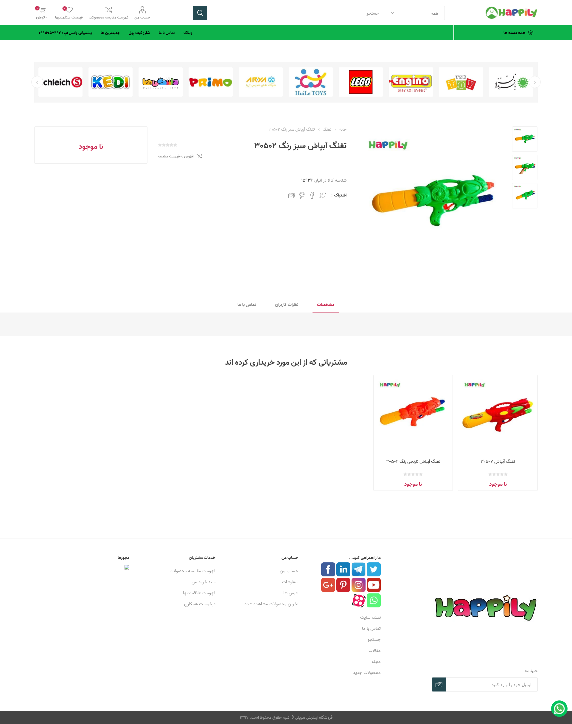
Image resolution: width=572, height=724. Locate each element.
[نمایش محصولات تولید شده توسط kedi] (110, 82)
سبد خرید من (203, 582)
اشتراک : (338, 195)
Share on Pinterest (302, 195)
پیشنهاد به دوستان (291, 195)
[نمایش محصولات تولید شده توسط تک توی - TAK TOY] (461, 82)
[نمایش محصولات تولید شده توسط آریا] (261, 82)
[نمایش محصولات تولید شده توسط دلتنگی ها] (161, 82)
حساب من (142, 17)
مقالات (375, 650)
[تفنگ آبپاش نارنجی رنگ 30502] (413, 414)
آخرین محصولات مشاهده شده (271, 604)
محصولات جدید (367, 672)
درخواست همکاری (199, 604)
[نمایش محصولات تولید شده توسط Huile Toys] (311, 82)
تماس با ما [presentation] (246, 304)
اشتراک (439, 684)
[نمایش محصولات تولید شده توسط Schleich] (60, 82)
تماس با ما (371, 628)
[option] (511, 82)
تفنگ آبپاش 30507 (498, 461)
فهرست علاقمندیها (199, 593)
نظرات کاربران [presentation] (286, 304)
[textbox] (296, 13)
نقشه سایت (370, 617)
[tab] (326, 305)
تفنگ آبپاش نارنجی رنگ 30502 (413, 461)
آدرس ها (290, 593)
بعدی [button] (37, 82)
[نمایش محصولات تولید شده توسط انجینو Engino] (411, 82)
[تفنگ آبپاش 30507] (497, 414)
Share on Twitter (322, 195)
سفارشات (290, 582)
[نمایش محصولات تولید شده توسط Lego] (361, 82)
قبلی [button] (535, 82)
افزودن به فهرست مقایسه (176, 156)
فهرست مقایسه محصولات (108, 17)
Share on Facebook (312, 195)
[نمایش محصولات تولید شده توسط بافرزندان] (511, 82)
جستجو (200, 13)
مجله (376, 661)
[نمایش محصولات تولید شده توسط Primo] (211, 82)
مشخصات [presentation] (326, 304)
